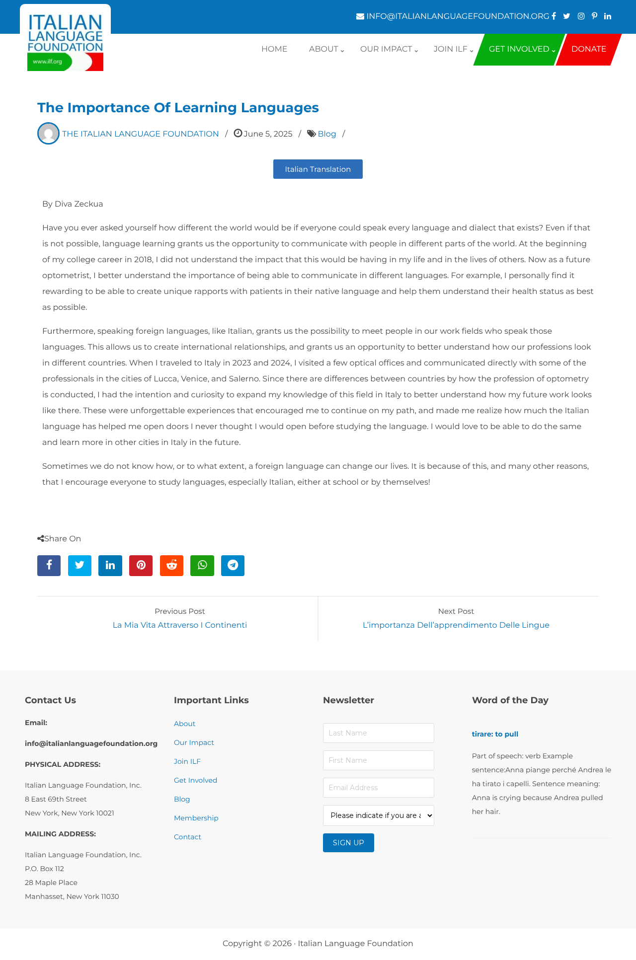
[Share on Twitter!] (79, 565)
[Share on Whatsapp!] (202, 565)
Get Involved (195, 780)
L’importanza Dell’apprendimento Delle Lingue (456, 625)
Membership (196, 817)
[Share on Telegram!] (232, 565)
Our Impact (194, 742)
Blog (327, 134)
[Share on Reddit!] (171, 565)
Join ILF (187, 761)
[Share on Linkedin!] (110, 565)
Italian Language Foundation (355, 944)
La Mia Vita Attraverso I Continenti (180, 625)
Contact (187, 836)
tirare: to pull (495, 734)
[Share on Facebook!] (49, 565)
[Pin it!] (141, 565)
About (184, 723)
